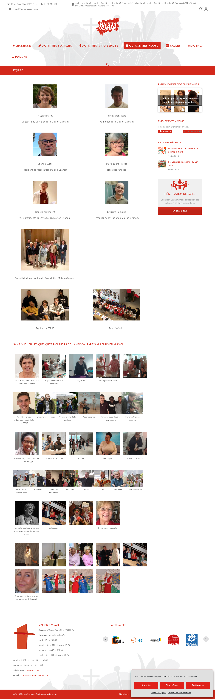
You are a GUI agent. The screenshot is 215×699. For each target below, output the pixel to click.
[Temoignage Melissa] (108, 443)
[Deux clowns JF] (81, 513)
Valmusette (52, 694)
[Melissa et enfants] (81, 443)
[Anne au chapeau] (81, 366)
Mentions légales (158, 692)
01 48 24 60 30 (50, 4)
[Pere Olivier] (102, 478)
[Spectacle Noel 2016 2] (54, 581)
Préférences (198, 685)
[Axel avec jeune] (46, 403)
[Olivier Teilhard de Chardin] (21, 478)
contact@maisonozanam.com (25, 9)
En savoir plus (180, 210)
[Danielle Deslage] (27, 513)
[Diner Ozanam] (70, 478)
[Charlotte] (27, 581)
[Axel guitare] (89, 403)
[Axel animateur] (110, 403)
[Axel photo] (132, 403)
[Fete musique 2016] (67, 403)
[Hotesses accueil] (135, 554)
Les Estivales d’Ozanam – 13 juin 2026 (183, 163)
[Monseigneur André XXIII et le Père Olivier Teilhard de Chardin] (37, 478)
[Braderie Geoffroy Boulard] (108, 554)
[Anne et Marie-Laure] (108, 366)
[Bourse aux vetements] (54, 366)
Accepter (146, 685)
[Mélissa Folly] (27, 443)
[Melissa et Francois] (54, 443)
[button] (165, 131)
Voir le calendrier (191, 131)
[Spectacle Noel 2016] (81, 581)
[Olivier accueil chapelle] (86, 478)
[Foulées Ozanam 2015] (135, 478)
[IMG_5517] (54, 554)
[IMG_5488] (81, 554)
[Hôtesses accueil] (54, 513)
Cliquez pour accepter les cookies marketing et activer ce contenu (180, 100)
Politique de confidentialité (179, 692)
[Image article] (162, 150)
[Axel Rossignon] (24, 403)
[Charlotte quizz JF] (108, 581)
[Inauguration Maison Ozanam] (119, 478)
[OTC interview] (54, 478)
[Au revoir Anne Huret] (135, 366)
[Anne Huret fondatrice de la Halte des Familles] (27, 366)
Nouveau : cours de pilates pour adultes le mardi (183, 150)
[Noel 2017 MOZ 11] (27, 554)
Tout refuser (172, 685)
